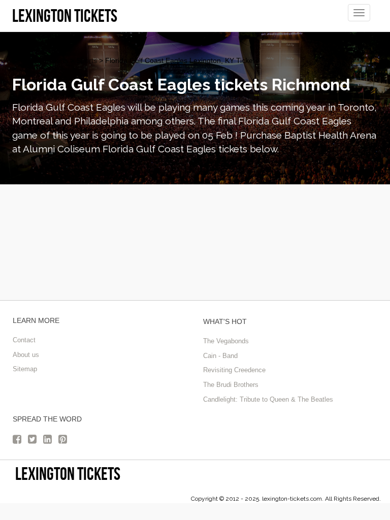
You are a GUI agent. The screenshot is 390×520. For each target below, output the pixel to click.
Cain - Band (220, 356)
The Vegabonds (226, 341)
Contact (24, 340)
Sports (86, 60)
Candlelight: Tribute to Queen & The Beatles (268, 399)
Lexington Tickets (40, 60)
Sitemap (25, 369)
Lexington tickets (67, 473)
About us (26, 355)
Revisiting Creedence (234, 370)
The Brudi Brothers (230, 384)
